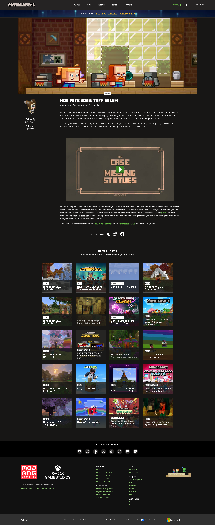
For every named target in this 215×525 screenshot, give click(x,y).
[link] (79, 451)
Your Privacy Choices (152, 520)
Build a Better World (103, 495)
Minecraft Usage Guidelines (30, 488)
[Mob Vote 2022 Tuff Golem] (120, 169)
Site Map (132, 489)
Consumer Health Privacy (81, 520)
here (163, 212)
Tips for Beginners (135, 480)
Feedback (132, 486)
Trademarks (108, 520)
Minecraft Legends (102, 478)
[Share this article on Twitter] (108, 234)
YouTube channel (103, 223)
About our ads (119, 520)
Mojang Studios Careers (104, 492)
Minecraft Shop (134, 472)
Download (132, 492)
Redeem (132, 505)
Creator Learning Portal (104, 489)
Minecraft (99, 469)
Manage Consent (48, 488)
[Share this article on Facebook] (122, 234)
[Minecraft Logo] (21, 5)
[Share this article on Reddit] (115, 234)
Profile (131, 502)
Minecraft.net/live (126, 223)
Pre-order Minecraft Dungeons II (114, 14)
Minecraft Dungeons (103, 475)
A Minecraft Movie (102, 498)
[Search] (188, 5)
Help (131, 483)
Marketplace (133, 469)
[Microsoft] (173, 519)
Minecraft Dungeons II (104, 472)
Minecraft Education (103, 481)
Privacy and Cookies (63, 520)
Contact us (133, 495)
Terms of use (96, 520)
